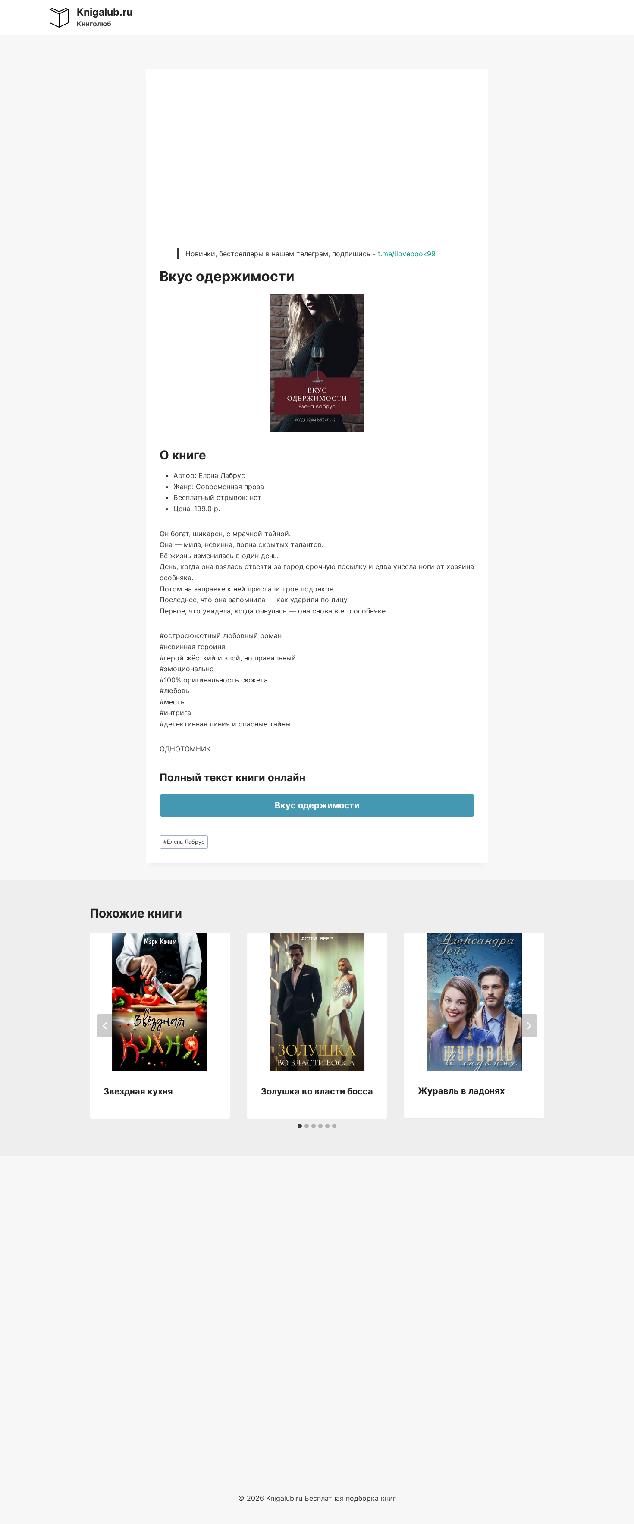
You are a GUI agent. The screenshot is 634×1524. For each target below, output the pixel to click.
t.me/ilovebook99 (407, 253)
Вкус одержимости (317, 805)
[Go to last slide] (105, 1025)
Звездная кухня (138, 1091)
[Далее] (529, 1025)
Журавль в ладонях (461, 1091)
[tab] (300, 1126)
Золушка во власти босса (317, 1091)
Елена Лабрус (183, 842)
